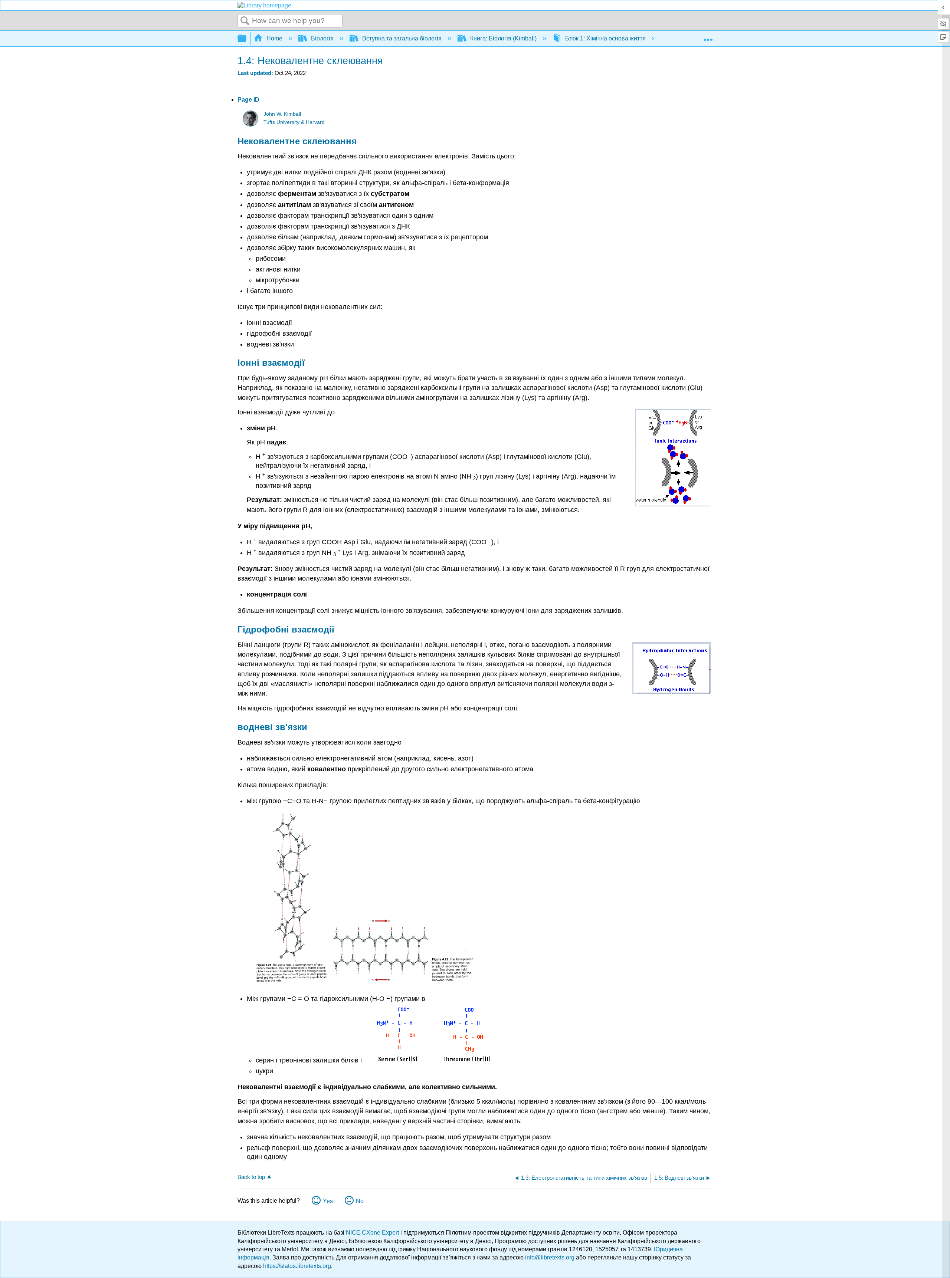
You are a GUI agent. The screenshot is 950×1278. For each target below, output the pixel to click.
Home (274, 38)
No (360, 1201)
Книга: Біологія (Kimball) (503, 38)
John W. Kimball (282, 114)
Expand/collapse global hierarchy (246, 39)
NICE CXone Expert (373, 1232)
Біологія (322, 38)
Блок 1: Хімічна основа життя (605, 38)
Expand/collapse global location (708, 36)
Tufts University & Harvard (294, 122)
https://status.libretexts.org (297, 1266)
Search (245, 21)
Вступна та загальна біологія (402, 38)
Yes (328, 1201)
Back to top (251, 1177)
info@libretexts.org (549, 1257)
